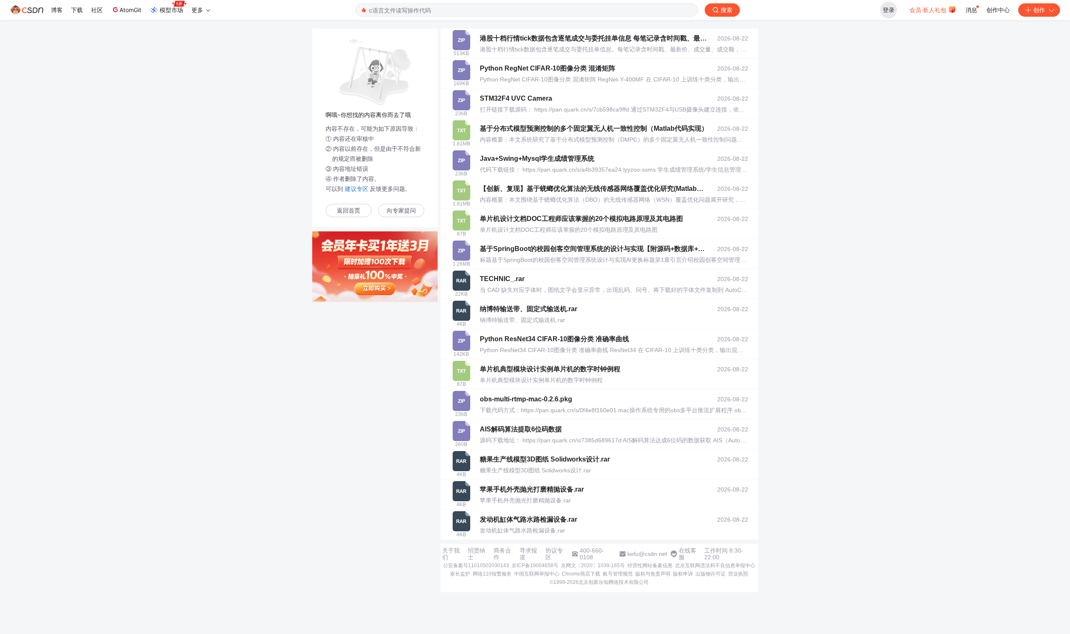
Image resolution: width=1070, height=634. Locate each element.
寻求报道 (528, 553)
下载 (77, 9)
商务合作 (502, 553)
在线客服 (687, 553)
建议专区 (356, 188)
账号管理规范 (618, 574)
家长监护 (460, 574)
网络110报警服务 (492, 574)
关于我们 (451, 553)
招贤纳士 (476, 553)
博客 (57, 9)
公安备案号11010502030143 (476, 565)
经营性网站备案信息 (650, 565)
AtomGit (130, 9)
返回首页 (348, 211)
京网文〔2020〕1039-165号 (593, 565)
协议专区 (554, 553)
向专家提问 (401, 211)
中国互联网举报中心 (536, 574)
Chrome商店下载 (581, 574)
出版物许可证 (711, 574)
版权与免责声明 (652, 574)
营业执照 (738, 574)
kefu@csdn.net (647, 553)
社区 (97, 9)
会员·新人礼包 (929, 9)
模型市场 (171, 9)
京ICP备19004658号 (535, 565)
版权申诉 (683, 574)
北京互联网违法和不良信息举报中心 (715, 565)
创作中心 (998, 9)
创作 (1039, 9)
